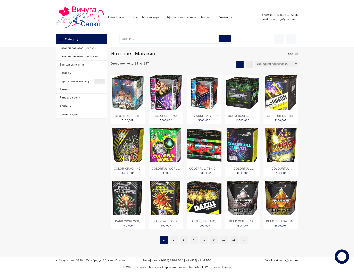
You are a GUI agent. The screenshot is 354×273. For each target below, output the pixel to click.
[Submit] (225, 38)
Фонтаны (65, 106)
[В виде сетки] (240, 64)
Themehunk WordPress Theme (209, 267)
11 (233, 239)
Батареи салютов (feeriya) (77, 48)
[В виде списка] (249, 64)
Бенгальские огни (71, 64)
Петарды (65, 72)
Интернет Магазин (148, 267)
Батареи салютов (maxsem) (78, 56)
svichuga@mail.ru (283, 19)
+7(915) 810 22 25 (285, 14)
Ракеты (64, 89)
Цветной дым (68, 114)
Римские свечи (69, 97)
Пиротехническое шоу (74, 81)
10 (224, 239)
